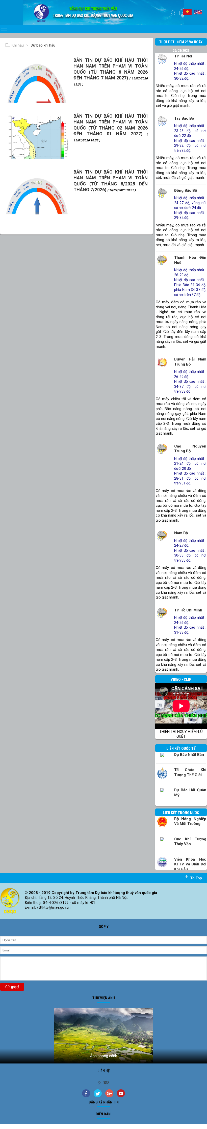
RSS (106, 1082)
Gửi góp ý (12, 987)
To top (196, 878)
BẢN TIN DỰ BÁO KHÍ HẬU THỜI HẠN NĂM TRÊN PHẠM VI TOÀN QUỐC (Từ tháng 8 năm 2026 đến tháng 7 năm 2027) (110, 71)
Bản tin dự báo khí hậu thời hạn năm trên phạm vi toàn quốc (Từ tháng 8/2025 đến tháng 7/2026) (110, 180)
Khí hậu (18, 45)
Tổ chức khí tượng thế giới (190, 772)
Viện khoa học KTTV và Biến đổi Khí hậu (190, 864)
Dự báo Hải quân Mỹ (190, 792)
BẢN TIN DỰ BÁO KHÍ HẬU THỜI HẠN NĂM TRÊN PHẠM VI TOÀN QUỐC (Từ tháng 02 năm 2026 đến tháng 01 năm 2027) (110, 127)
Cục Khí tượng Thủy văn (190, 841)
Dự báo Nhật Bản (189, 754)
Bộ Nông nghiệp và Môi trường (190, 821)
